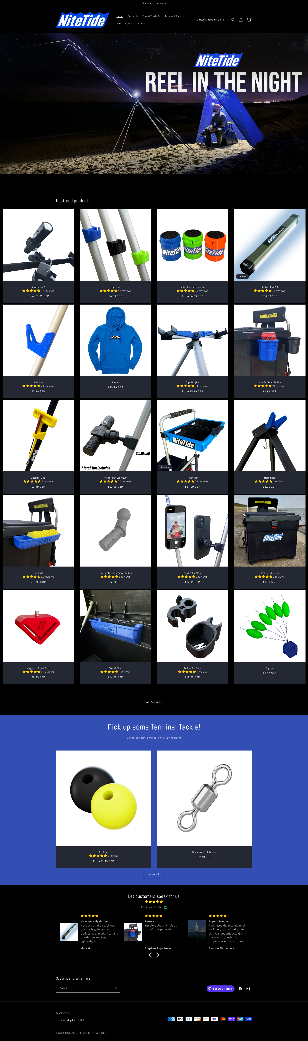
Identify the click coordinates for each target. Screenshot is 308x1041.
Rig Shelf (38, 573)
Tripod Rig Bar (193, 382)
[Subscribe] (116, 988)
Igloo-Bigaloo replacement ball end (115, 573)
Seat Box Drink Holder (269, 382)
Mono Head (269, 477)
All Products (154, 702)
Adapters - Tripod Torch (38, 668)
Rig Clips (115, 287)
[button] (233, 20)
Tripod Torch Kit (38, 287)
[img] (154, 902)
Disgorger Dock (38, 477)
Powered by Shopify (81, 1033)
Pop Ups (270, 668)
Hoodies (115, 382)
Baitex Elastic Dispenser (192, 287)
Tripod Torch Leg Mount (115, 477)
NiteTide (67, 1033)
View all (154, 874)
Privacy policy (100, 1033)
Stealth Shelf (115, 668)
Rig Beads (104, 852)
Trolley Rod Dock (192, 668)
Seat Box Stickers (269, 573)
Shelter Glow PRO (270, 287)
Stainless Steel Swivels (204, 852)
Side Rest (38, 382)
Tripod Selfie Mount (192, 573)
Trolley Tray (193, 477)
